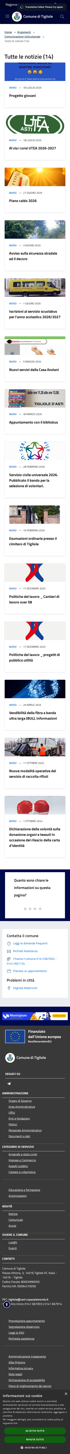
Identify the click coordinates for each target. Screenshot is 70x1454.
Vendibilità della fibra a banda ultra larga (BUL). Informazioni (33, 715)
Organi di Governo (20, 1101)
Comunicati (16, 1220)
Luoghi (13, 1242)
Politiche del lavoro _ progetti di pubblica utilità (34, 657)
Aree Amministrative (22, 1106)
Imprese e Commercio (22, 1160)
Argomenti (24, 32)
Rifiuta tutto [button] (35, 1439)
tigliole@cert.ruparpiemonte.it (28, 1299)
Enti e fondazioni (19, 1118)
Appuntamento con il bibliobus (33, 422)
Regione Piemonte (19, 4)
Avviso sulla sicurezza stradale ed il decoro (33, 256)
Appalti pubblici (18, 1166)
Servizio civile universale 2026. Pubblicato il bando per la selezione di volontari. (33, 480)
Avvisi (13, 87)
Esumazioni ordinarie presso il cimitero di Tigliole (33, 541)
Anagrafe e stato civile (23, 1154)
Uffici (12, 1112)
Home (8, 32)
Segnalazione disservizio (24, 1327)
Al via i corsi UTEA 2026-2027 (32, 148)
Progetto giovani (22, 95)
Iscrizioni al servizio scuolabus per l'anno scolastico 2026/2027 (34, 314)
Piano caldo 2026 (23, 200)
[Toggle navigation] (7, 16)
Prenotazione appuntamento (27, 1321)
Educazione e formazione (24, 1190)
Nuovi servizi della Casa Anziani (34, 369)
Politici (13, 1124)
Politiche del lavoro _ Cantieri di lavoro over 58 (34, 599)
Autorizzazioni (18, 1196)
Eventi (13, 1248)
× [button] (65, 1394)
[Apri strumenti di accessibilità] (7, 1305)
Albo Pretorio (17, 1362)
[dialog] (35, 1422)
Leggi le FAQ (16, 1332)
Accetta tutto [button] (35, 1430)
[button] (35, 1447)
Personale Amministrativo (25, 1130)
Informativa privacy (21, 1368)
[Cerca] (62, 16)
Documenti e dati (19, 1136)
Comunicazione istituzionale (22, 36)
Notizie (13, 1214)
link (15, 1423)
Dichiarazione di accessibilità (27, 1380)
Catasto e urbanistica (22, 1172)
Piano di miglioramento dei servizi (30, 1386)
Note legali (15, 1374)
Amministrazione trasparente (27, 1356)
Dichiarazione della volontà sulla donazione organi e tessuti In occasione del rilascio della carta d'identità (34, 837)
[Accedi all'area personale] (55, 4)
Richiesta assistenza (21, 1338)
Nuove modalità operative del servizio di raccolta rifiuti (32, 773)
